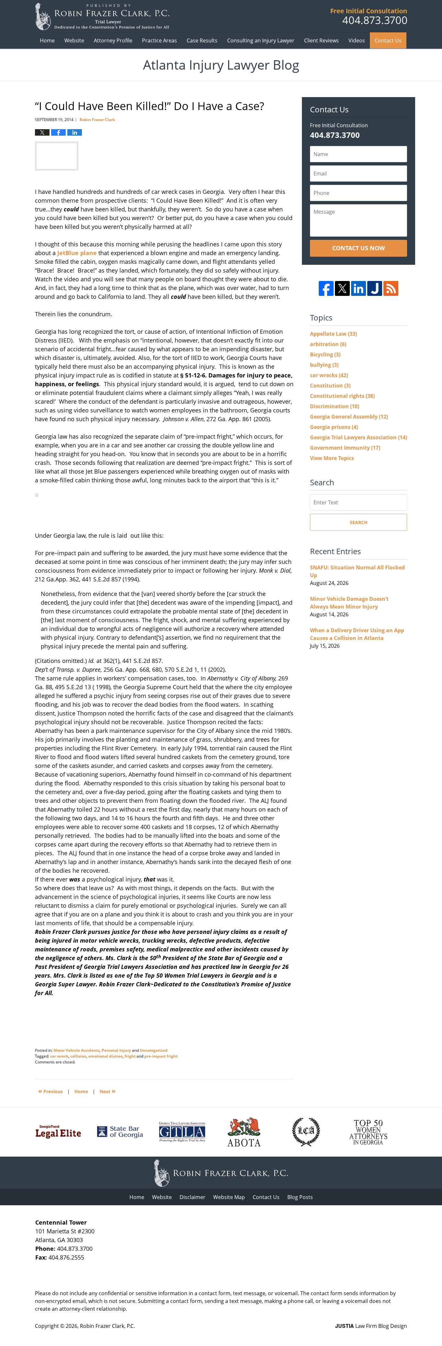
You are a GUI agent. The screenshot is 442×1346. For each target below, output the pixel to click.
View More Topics (332, 458)
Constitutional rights (342, 395)
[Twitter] (342, 288)
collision (78, 1056)
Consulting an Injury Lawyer (260, 40)
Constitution (330, 385)
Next (108, 1090)
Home (47, 40)
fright (130, 1056)
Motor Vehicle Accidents (76, 1050)
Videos (356, 40)
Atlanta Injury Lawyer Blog (102, 16)
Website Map (229, 1197)
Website (74, 40)
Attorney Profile (113, 40)
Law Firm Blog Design (371, 1325)
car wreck (59, 1056)
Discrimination (334, 406)
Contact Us (388, 40)
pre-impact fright (161, 1056)
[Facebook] (326, 288)
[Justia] (374, 288)
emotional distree (105, 1056)
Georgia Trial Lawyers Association (358, 437)
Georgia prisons (334, 427)
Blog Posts (300, 1197)
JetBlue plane (77, 253)
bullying (324, 364)
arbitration (328, 344)
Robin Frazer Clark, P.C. (107, 1325)
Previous (50, 1090)
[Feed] (390, 288)
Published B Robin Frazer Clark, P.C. (369, 16)
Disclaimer (192, 1197)
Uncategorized (154, 1050)
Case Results (202, 40)
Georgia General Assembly (349, 416)
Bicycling (325, 354)
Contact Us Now (358, 248)
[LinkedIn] (358, 288)
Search (359, 522)
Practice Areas (159, 40)
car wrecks (329, 375)
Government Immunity (345, 447)
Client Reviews (321, 40)
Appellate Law (333, 333)
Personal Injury (116, 1050)
